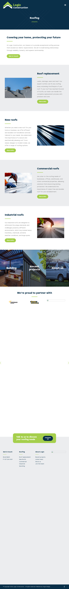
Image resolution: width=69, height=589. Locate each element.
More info (42, 101)
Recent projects (40, 457)
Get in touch (13, 56)
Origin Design (46, 586)
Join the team (39, 464)
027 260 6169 (8, 459)
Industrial (22, 464)
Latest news (39, 459)
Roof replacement (25, 457)
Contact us (48, 438)
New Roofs (22, 459)
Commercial (23, 461)
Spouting (22, 466)
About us (38, 461)
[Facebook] (64, 586)
